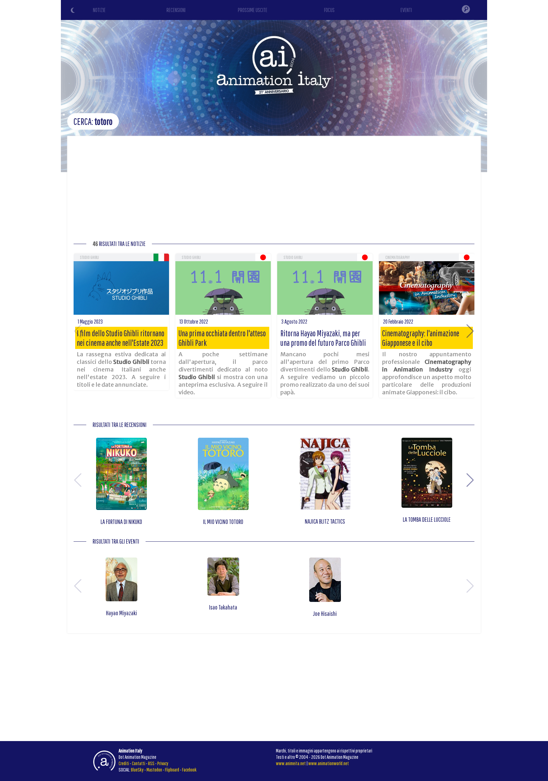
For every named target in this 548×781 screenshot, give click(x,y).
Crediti (124, 763)
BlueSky (137, 769)
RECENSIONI (176, 10)
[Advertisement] (274, 189)
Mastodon (154, 769)
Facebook (189, 769)
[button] (470, 331)
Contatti (138, 763)
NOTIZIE (99, 10)
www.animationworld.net (328, 763)
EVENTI (406, 10)
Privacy (162, 763)
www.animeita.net (291, 763)
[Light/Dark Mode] (73, 11)
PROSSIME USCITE (252, 10)
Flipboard (172, 769)
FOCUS (329, 10)
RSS (151, 763)
